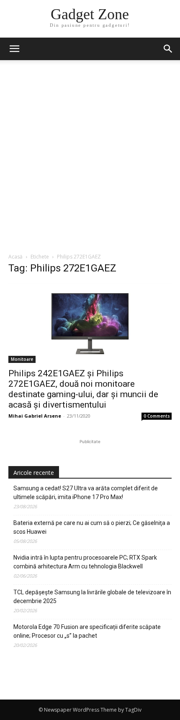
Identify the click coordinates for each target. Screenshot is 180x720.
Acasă (15, 256)
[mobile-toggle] (14, 49)
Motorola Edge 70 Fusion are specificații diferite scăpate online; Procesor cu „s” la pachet (87, 631)
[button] (168, 49)
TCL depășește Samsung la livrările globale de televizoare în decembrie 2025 (92, 596)
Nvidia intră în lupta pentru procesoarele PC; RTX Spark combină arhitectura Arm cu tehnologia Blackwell (85, 562)
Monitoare (22, 359)
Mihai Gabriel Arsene (34, 416)
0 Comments (157, 416)
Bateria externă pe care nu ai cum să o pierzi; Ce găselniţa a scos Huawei (91, 527)
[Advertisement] (90, 158)
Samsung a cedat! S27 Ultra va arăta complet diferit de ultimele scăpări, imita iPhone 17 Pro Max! (85, 492)
